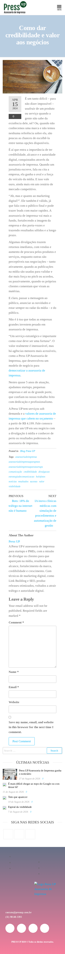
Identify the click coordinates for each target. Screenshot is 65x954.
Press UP (14, 541)
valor (41, 481)
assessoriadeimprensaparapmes (24, 461)
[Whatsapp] (33, 928)
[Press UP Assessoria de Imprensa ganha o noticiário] (10, 774)
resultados (23, 481)
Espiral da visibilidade (20, 806)
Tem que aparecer (17, 797)
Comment (16, 622)
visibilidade (14, 486)
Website (14, 702)
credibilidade (30, 471)
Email (14, 687)
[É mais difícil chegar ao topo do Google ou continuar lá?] (4, 784)
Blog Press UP (27, 451)
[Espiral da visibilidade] (4, 807)
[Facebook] (8, 834)
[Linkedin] (44, 928)
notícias (13, 481)
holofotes (40, 476)
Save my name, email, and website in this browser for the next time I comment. (31, 727)
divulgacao (44, 471)
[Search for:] (32, 750)
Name (14, 672)
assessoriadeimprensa (26, 457)
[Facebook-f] (21, 928)
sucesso (33, 481)
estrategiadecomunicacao (21, 476)
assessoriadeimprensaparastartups (26, 466)
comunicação (15, 471)
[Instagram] (19, 834)
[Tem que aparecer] (4, 797)
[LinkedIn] (30, 834)
